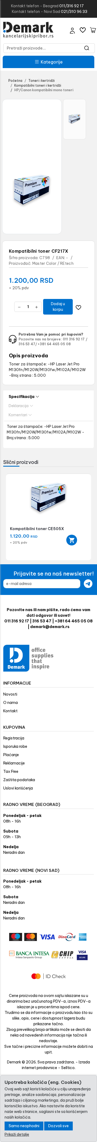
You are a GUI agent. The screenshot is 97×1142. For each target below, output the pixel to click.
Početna (15, 81)
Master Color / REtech (53, 263)
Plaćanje (11, 754)
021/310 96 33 (74, 11)
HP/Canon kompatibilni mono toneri (43, 90)
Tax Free (10, 771)
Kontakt (10, 711)
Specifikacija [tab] (21, 396)
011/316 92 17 (71, 5)
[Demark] (28, 30)
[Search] (87, 48)
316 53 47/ (28, 344)
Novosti (10, 694)
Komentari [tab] (18, 415)
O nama (10, 702)
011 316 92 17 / (75, 339)
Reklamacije (14, 763)
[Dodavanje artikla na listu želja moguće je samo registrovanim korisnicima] (78, 307)
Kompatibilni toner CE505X (37, 528)
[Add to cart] (71, 540)
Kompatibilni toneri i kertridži (37, 85)
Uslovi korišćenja (18, 788)
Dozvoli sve (58, 1125)
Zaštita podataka (19, 779)
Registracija (13, 738)
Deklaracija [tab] (19, 405)
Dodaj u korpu (58, 306)
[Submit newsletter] (88, 583)
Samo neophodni (24, 1125)
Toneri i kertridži (41, 81)
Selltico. (68, 1067)
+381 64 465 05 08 (54, 344)
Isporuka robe (15, 746)
